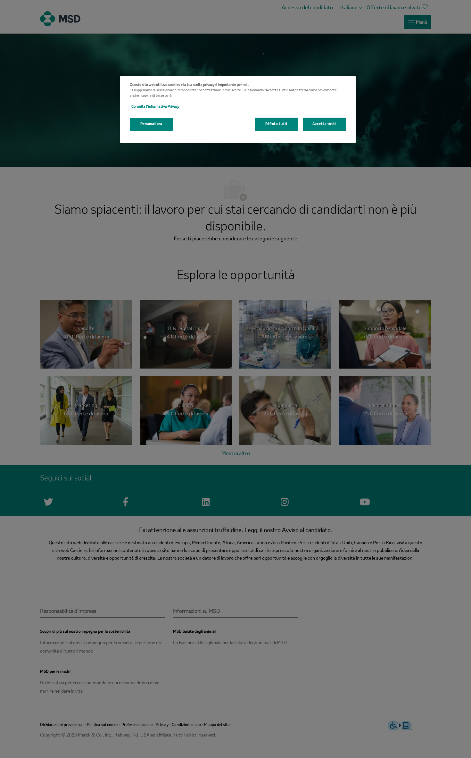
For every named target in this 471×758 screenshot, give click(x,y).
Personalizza (151, 124)
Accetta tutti (324, 124)
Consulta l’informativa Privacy (155, 107)
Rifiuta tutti (276, 124)
